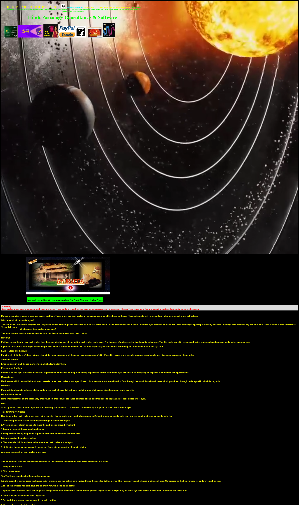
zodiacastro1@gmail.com (75, 7)
